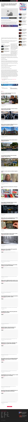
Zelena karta (4, 82)
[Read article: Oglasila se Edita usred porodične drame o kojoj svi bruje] (20, 36)
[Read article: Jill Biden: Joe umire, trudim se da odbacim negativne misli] (2, 51)
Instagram (13, 79)
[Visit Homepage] (14, 0)
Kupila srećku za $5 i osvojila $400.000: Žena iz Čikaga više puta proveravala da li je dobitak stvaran (9, 218)
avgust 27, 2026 (23, 31)
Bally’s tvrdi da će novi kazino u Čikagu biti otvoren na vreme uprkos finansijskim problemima (9, 124)
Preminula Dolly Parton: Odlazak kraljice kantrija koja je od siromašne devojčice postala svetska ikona (24, 45)
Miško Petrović (3, 141)
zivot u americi (7, 82)
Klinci (1, 415)
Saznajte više (3, 106)
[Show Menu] (1, 1)
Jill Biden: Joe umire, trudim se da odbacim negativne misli (9, 171)
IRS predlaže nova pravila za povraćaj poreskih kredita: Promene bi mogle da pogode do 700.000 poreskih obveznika (9, 359)
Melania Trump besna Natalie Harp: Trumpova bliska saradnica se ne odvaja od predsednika (9, 265)
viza (1, 82)
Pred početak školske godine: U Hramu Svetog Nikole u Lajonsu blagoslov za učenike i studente (9, 296)
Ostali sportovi (5, 413)
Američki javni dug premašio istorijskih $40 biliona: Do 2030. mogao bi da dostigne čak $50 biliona (9, 391)
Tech (4, 417)
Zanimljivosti (8, 416)
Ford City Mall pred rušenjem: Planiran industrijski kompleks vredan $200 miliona (8, 156)
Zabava (7, 415)
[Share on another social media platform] (17, 18)
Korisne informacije (2, 416)
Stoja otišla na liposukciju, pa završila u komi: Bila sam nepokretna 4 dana (24, 33)
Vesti (3, 2)
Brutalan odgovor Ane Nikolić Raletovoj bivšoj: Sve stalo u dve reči (24, 41)
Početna (1, 2)
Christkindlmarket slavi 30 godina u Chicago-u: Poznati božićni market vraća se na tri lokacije (9, 375)
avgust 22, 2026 (6, 219)
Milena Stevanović (3, 297)
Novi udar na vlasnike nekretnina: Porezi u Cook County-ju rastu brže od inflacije (8, 93)
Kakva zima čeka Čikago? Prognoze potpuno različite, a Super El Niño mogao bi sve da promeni (9, 234)
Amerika (4, 2)
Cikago (1, 413)
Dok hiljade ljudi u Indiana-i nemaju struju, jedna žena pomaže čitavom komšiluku (9, 312)
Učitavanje (10, 406)
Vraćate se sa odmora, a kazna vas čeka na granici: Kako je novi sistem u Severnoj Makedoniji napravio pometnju (24, 18)
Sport (4, 415)
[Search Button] (26, 1)
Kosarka (2, 417)
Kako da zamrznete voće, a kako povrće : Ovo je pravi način (9, 187)
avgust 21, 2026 (6, 297)
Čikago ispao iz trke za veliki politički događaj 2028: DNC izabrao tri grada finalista (9, 249)
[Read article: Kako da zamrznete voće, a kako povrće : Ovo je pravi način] (9, 193)
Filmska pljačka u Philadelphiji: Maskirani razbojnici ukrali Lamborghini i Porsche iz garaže (9, 203)
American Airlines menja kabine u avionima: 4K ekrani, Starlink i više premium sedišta (7, 46)
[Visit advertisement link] (9, 26)
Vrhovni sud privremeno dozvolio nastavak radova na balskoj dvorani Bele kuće (6, 49)
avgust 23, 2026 (5, 47)
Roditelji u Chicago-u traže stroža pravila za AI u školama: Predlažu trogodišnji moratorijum (8, 327)
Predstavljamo (5, 414)
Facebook (15, 79)
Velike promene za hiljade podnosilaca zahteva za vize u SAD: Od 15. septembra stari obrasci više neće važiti (9, 281)
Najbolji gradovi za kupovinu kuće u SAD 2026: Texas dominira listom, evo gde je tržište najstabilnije (9, 343)
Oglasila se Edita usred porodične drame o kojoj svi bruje (24, 24)
